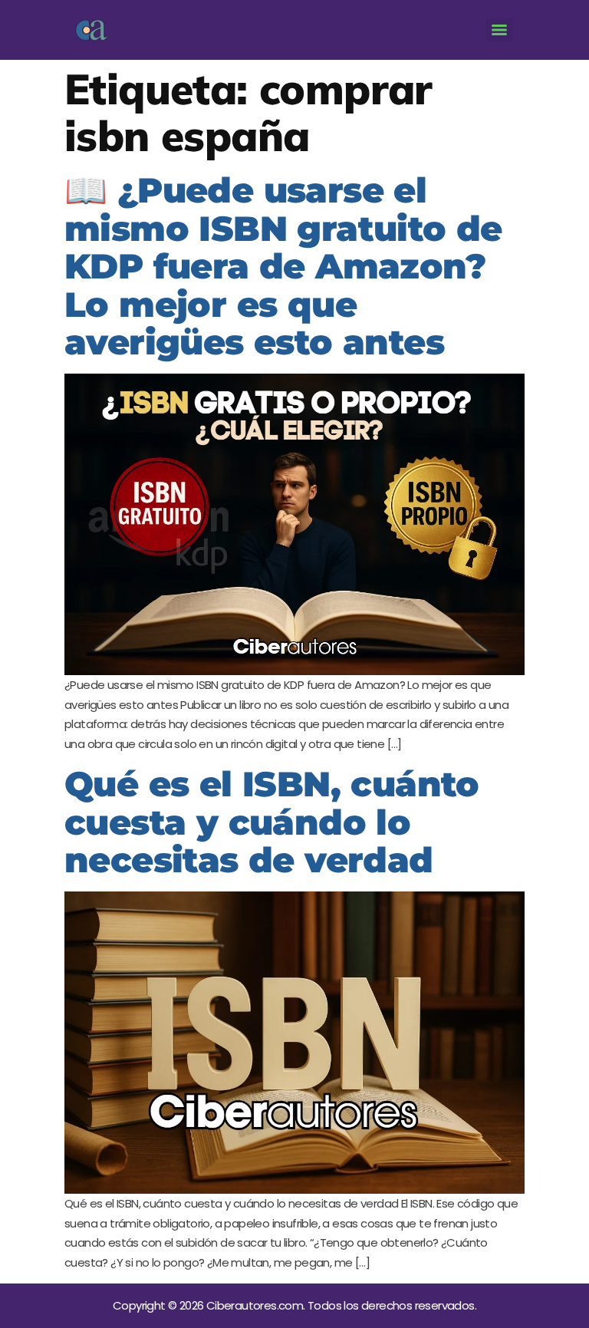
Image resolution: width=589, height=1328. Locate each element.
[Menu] (499, 29)
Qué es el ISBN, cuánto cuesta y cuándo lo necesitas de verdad (271, 822)
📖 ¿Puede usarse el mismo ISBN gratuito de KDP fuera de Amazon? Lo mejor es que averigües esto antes (283, 266)
